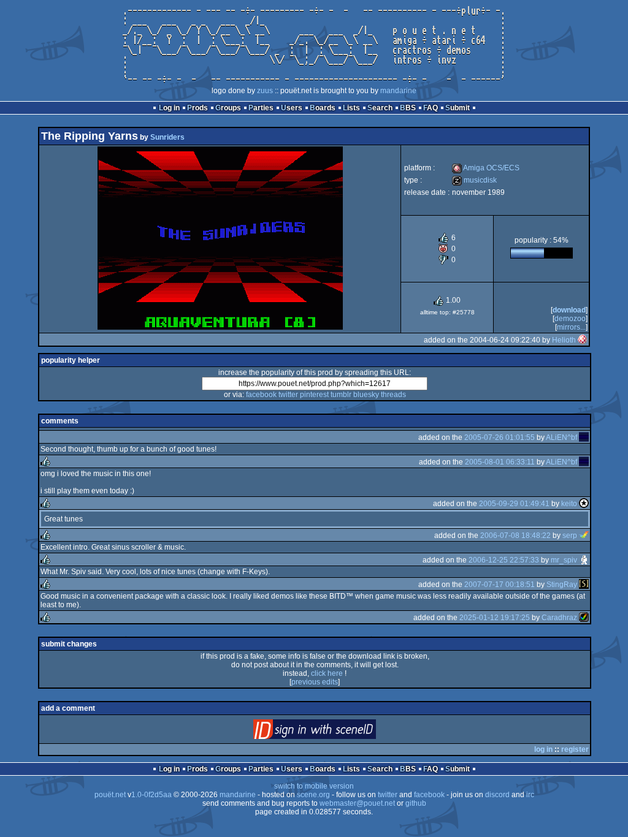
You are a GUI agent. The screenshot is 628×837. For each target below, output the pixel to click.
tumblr (341, 394)
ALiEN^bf (561, 437)
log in (543, 749)
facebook (261, 394)
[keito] (584, 503)
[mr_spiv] (584, 560)
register (575, 749)
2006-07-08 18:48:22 (515, 535)
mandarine (398, 90)
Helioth (564, 340)
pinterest (314, 394)
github (415, 803)
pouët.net (110, 794)
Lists (351, 108)
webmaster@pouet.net (357, 803)
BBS (408, 108)
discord (497, 794)
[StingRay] (584, 584)
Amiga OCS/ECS (485, 168)
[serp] (584, 535)
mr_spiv (564, 560)
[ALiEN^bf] (584, 437)
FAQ (430, 108)
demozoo (570, 318)
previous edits (314, 682)
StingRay (561, 584)
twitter (288, 394)
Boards (322, 108)
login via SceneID (335, 732)
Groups (228, 108)
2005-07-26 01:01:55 (499, 437)
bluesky (366, 394)
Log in (169, 108)
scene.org (313, 794)
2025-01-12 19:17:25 (494, 617)
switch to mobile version (314, 786)
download (569, 310)
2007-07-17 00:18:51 (499, 584)
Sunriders (167, 137)
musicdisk (474, 180)
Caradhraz (559, 617)
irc (530, 794)
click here (327, 673)
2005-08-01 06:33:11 (500, 462)
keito (569, 503)
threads (393, 394)
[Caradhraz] (584, 617)
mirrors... (571, 327)
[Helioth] (583, 340)
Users (291, 108)
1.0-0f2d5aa (151, 794)
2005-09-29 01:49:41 (514, 503)
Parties (261, 108)
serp (569, 535)
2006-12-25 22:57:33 (504, 560)
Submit (457, 108)
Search (379, 108)
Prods (197, 108)
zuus (265, 90)
